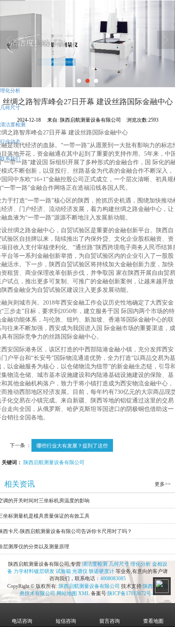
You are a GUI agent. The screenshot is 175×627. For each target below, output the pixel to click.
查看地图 (153, 621)
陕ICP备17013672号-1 (131, 593)
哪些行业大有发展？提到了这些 (72, 445)
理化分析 (140, 564)
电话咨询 (22, 621)
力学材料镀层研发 (34, 571)
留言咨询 (109, 621)
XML (84, 593)
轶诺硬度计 (101, 571)
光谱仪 (80, 571)
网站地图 (66, 593)
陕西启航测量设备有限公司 (54, 461)
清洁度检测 (94, 564)
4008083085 (113, 578)
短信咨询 (66, 621)
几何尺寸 (119, 564)
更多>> (163, 484)
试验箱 (63, 571)
